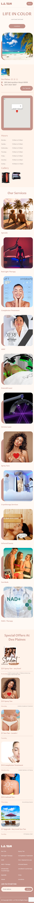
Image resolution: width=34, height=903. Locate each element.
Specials (3, 875)
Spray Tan (21, 851)
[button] (17, 111)
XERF (2, 860)
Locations (17, 26)
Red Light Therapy (6, 856)
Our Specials (26, 88)
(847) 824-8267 (10, 85)
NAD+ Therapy (5, 864)
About (3, 879)
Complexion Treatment (25, 856)
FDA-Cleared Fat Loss (25, 860)
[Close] (20, 106)
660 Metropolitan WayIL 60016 (16, 82)
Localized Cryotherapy (25, 869)
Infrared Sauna (22, 864)
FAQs (19, 875)
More (29, 4)
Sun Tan (3, 851)
